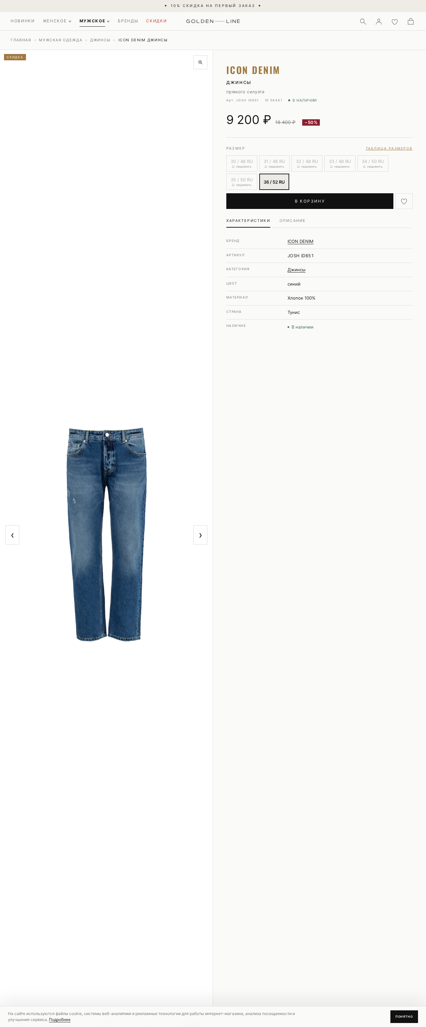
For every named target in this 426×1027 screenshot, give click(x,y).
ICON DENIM (301, 241)
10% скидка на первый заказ (213, 5)
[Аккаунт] (378, 21)
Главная (21, 40)
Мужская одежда (60, 40)
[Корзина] (410, 21)
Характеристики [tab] (248, 220)
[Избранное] (394, 21)
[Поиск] (362, 21)
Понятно (404, 1016)
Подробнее (60, 1019)
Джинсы (100, 40)
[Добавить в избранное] (404, 201)
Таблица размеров (389, 148)
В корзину (310, 201)
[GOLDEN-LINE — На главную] (213, 20)
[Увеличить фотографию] (200, 62)
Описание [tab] (293, 220)
